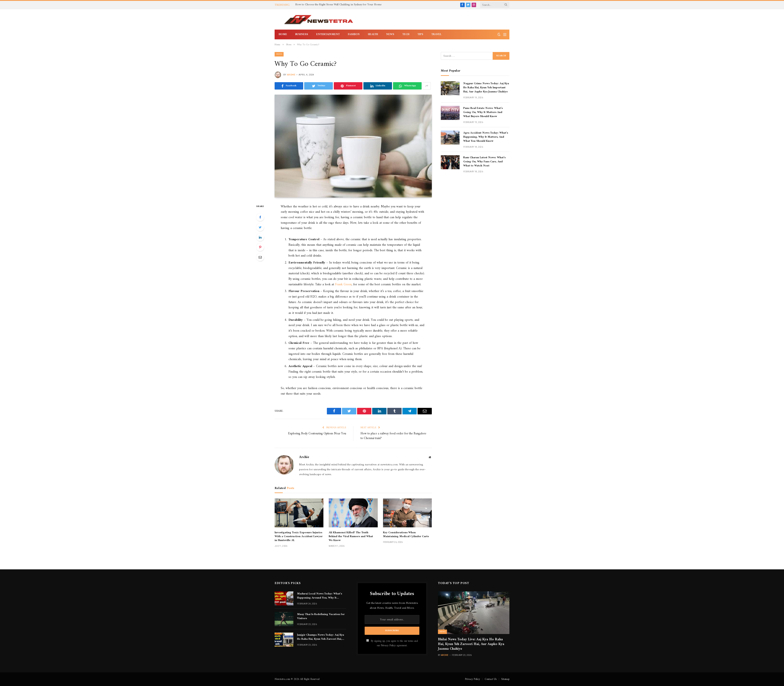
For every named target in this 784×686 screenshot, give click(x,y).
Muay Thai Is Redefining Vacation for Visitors (321, 616)
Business (301, 34)
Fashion (354, 34)
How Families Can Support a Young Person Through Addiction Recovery (339, 5)
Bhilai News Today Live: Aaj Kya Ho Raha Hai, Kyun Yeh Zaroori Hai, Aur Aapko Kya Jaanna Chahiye (471, 644)
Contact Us (491, 679)
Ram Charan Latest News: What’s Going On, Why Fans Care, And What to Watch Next (484, 162)
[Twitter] (260, 227)
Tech (405, 34)
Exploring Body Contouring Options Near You (317, 433)
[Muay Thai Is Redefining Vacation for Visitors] (284, 619)
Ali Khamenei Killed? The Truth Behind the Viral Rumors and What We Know (351, 536)
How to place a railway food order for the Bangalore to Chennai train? (393, 436)
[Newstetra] (319, 19)
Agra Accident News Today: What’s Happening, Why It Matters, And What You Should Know (485, 137)
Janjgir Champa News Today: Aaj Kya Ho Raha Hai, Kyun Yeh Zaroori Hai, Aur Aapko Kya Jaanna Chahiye (320, 637)
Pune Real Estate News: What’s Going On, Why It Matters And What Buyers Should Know (483, 112)
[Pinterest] (260, 247)
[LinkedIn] (260, 237)
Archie (291, 74)
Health (373, 34)
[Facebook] (260, 217)
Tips (420, 34)
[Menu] (504, 34)
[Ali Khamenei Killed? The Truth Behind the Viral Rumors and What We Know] (353, 512)
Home (283, 34)
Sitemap (505, 679)
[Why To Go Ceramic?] (353, 146)
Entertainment (328, 34)
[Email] (260, 257)
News (390, 34)
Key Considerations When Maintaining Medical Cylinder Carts (406, 534)
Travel (436, 34)
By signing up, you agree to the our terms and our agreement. (394, 643)
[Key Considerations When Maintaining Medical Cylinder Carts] (407, 512)
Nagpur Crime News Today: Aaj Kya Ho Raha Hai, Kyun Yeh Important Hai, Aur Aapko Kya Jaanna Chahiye (486, 88)
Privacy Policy (388, 645)
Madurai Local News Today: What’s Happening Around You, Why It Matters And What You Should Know (320, 596)
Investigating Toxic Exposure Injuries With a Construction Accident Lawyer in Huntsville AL (299, 536)
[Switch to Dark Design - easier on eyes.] (499, 34)
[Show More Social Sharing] (427, 86)
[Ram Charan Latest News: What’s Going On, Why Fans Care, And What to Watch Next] (450, 162)
